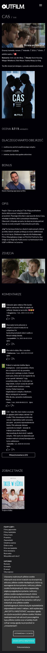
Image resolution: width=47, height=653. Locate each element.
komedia (11, 50)
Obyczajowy (8, 572)
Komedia (7, 566)
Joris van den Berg (16, 58)
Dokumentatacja (23, 647)
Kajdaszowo (12, 353)
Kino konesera (9, 551)
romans (18, 50)
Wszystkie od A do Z (11, 556)
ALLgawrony (12, 313)
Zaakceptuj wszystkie (23, 641)
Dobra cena (8, 545)
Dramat (7, 569)
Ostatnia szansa (10, 543)
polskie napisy (7, 54)
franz (9, 402)
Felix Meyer (20, 61)
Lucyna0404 (12, 338)
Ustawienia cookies (23, 633)
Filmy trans (8, 535)
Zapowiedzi (8, 540)
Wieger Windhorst (8, 61)
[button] (18, 118)
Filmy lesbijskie (10, 532)
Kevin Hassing (37, 58)
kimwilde (11, 444)
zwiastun (37, 27)
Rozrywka (7, 553)
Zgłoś (8, 315)
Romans (7, 564)
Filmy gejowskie (10, 529)
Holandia (26, 50)
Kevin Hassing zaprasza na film (14, 191)
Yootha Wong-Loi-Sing (33, 61)
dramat (5, 50)
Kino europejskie (10, 548)
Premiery (7, 537)
